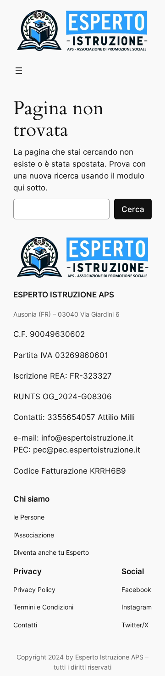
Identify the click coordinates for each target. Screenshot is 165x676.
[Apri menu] (18, 70)
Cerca (132, 209)
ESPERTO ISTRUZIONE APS (63, 294)
